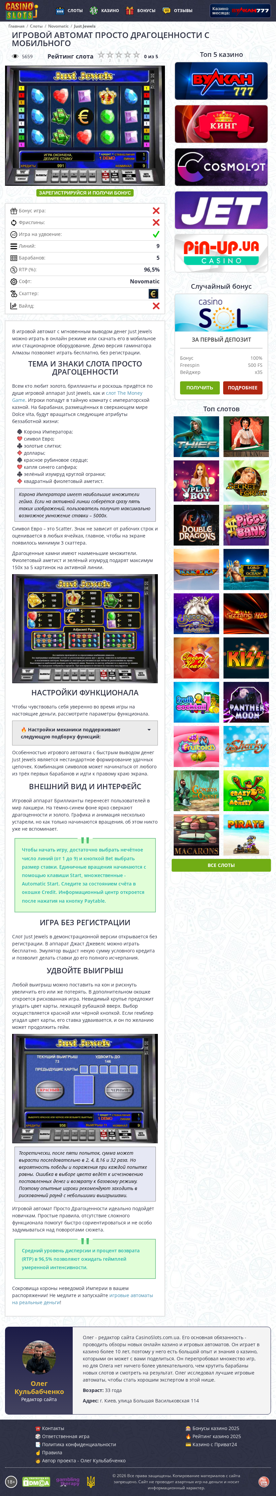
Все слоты (221, 865)
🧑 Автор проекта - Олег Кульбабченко (80, 1460)
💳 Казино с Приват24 (211, 1444)
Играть (196, 435)
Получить (199, 387)
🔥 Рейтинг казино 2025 (213, 1436)
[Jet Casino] (221, 210)
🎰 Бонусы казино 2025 (212, 1428)
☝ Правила (48, 1452)
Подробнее (242, 387)
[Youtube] (263, 1481)
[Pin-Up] (221, 253)
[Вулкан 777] (221, 81)
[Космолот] (221, 167)
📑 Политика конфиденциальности (75, 1444)
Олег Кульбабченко (39, 1388)
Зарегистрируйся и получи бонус (85, 193)
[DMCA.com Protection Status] (36, 1482)
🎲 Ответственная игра (62, 1436)
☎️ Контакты (49, 1428)
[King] (221, 124)
